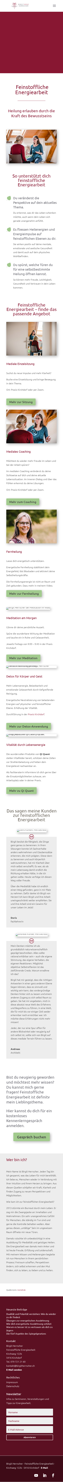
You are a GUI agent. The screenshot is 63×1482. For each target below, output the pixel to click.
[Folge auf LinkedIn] (44, 1475)
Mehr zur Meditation (23, 658)
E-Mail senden (14, 1369)
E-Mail (44, 1467)
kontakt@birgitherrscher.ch (20, 1365)
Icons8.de (21, 1289)
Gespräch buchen (31, 1137)
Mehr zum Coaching (22, 502)
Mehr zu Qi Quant (21, 791)
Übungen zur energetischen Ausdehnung (27, 1320)
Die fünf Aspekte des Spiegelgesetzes (26, 1333)
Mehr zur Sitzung (21, 402)
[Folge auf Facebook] (53, 1475)
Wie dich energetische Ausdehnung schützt (28, 1323)
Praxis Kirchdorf (36, 714)
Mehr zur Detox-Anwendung (28, 726)
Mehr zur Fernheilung (24, 593)
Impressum (12, 1382)
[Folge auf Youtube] (36, 1475)
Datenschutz (12, 1386)
